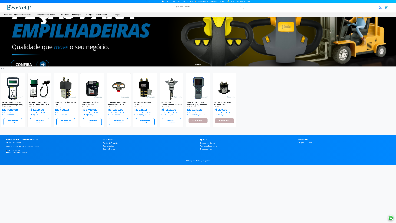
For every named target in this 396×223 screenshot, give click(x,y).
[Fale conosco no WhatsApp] (391, 218)
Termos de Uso (108, 146)
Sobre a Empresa (109, 149)
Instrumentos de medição (71, 15)
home (2, 68)
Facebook (309, 143)
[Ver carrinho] (386, 7)
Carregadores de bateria (45, 15)
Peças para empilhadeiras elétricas (17, 15)
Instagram (300, 143)
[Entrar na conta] (380, 7)
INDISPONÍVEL (197, 121)
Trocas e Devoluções (207, 143)
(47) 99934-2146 (14, 150)
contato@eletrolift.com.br (17, 153)
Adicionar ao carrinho (13, 122)
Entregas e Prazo (206, 149)
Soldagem (117, 15)
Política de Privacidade (111, 143)
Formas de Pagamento (208, 146)
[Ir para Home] (19, 7)
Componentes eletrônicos (96, 15)
